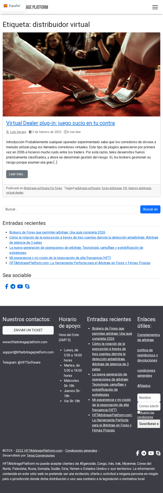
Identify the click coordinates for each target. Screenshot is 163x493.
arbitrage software (87, 188)
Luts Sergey (17, 132)
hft (125, 188)
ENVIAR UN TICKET (28, 330)
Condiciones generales (81, 450)
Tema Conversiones (41, 455)
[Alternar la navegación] (155, 7)
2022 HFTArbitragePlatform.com (39, 450)
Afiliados (143, 386)
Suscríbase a (149, 424)
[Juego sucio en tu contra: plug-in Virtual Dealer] (81, 74)
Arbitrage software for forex (43, 188)
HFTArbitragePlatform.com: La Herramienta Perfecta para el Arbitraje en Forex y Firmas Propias (79, 263)
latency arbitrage (139, 188)
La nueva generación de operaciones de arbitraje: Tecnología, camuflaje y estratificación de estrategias (110, 384)
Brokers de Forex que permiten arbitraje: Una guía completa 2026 (57, 232)
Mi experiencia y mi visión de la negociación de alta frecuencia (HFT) (60, 258)
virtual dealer (15, 192)
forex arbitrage (112, 188)
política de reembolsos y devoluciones (147, 355)
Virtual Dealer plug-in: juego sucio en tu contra (60, 123)
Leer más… (17, 174)
